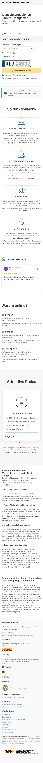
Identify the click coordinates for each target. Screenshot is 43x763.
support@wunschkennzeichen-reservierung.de (18, 635)
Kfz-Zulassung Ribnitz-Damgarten (13, 697)
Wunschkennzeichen (6, 10)
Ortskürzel (5, 45)
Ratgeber (5, 727)
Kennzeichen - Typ (8, 53)
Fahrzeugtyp (17, 45)
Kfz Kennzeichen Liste (9, 730)
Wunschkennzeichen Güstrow (12, 704)
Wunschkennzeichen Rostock (12, 707)
